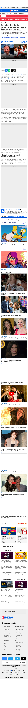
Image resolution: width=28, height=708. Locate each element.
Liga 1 (5, 632)
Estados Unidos (19, 650)
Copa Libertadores (20, 628)
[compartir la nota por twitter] (12, 70)
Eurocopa (18, 632)
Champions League (20, 629)
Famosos (6, 22)
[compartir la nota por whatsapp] (9, 70)
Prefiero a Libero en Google (13, 220)
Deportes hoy (6, 640)
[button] (26, 10)
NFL (4, 649)
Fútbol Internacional (19, 626)
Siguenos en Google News (14, 70)
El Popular (14, 670)
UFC (5, 642)
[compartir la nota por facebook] (6, 70)
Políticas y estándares (17, 665)
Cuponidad (16, 674)
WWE (5, 643)
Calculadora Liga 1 (7, 633)
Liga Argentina (19, 633)
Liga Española (19, 635)
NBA (4, 645)
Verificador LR (17, 672)
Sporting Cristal (7, 630)
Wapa (7, 672)
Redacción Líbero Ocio (8, 41)
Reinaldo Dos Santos (6, 78)
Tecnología (18, 649)
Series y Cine (18, 646)
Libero (19, 670)
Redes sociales (19, 643)
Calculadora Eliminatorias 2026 (7, 636)
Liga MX (17, 638)
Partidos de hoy (6, 7)
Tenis (5, 646)
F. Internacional (23, 13)
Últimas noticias (4, 13)
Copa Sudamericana (20, 630)
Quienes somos (10, 665)
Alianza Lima (6, 628)
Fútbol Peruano (14, 13)
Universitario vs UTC (14, 7)
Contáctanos (4, 665)
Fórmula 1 (6, 648)
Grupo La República (7, 670)
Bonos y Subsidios (19, 642)
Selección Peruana (20, 216)
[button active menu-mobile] (1, 10)
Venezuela (12, 76)
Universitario (6, 629)
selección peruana (17, 74)
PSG (17, 636)
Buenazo (11, 672)
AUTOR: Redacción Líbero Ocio (12, 209)
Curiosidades (18, 648)
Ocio (2, 22)
